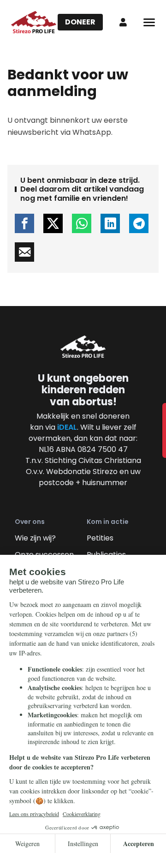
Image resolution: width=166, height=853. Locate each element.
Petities (100, 538)
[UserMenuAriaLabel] (123, 22)
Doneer (80, 22)
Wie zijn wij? (35, 538)
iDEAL (67, 427)
